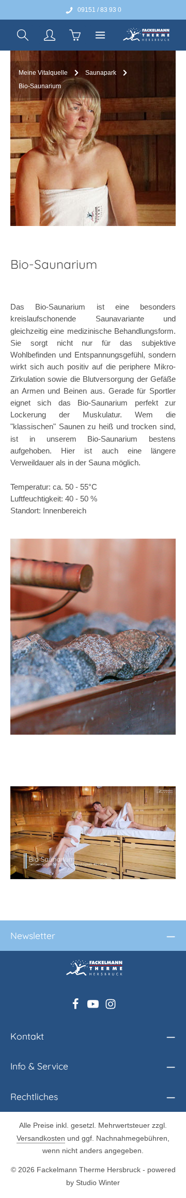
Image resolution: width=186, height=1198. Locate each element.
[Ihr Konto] (49, 35)
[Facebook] (76, 1007)
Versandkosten (41, 1138)
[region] (93, 637)
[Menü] (100, 35)
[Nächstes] (156, 636)
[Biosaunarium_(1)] (93, 637)
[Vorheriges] (29, 636)
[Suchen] (22, 35)
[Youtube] (94, 1007)
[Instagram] (110, 1007)
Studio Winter (98, 1182)
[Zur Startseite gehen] (145, 35)
